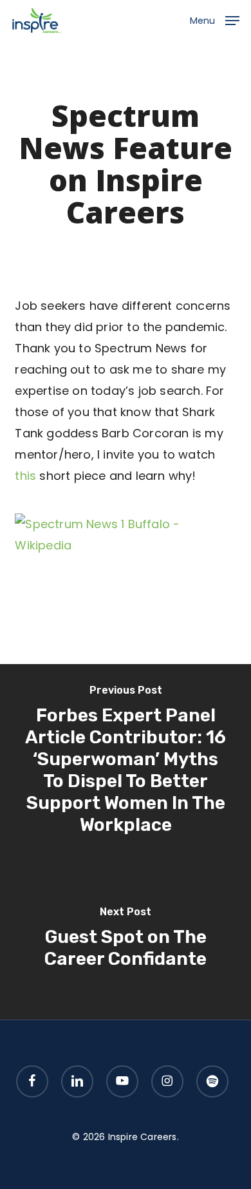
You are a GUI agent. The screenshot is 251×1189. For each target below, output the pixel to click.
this (25, 476)
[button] (214, 20)
